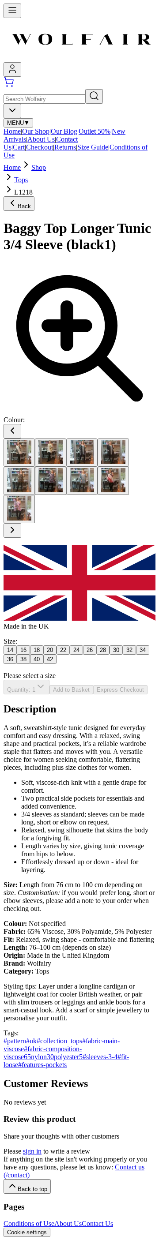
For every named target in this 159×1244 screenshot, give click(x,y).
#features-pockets (42, 1064)
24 (76, 650)
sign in (32, 1151)
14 (10, 650)
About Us (41, 139)
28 (103, 650)
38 (23, 659)
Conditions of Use (29, 1223)
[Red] (113, 481)
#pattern (15, 1041)
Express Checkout (120, 689)
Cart (19, 147)
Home (12, 131)
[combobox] (12, 111)
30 (116, 650)
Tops (21, 180)
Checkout (39, 147)
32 (129, 650)
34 (143, 650)
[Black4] (113, 452)
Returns (65, 147)
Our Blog (64, 131)
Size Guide (92, 147)
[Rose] (19, 509)
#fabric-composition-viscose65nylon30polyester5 (43, 1052)
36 (10, 659)
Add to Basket (71, 689)
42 (50, 659)
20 (50, 650)
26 (90, 650)
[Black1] (82, 452)
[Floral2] (50, 481)
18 (37, 650)
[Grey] (82, 481)
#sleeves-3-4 (100, 1056)
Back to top (32, 1189)
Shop (38, 167)
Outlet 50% (94, 131)
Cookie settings (27, 1232)
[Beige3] (50, 452)
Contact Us (97, 1223)
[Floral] (19, 481)
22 (63, 650)
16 (23, 650)
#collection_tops (59, 1041)
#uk (31, 1041)
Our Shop (35, 131)
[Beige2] (19, 452)
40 (37, 659)
